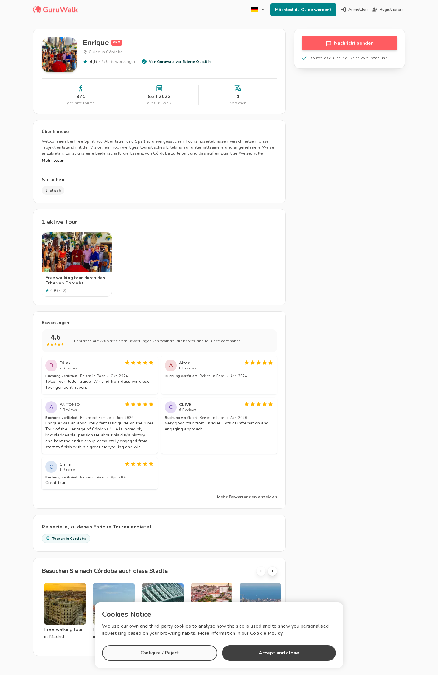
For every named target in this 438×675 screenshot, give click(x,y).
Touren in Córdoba (69, 538)
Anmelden (358, 9)
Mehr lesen (53, 160)
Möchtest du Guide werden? (303, 10)
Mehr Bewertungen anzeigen (247, 497)
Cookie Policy (266, 633)
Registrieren (391, 9)
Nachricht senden (354, 43)
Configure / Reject (160, 653)
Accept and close (279, 653)
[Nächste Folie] (272, 571)
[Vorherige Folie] (261, 571)
